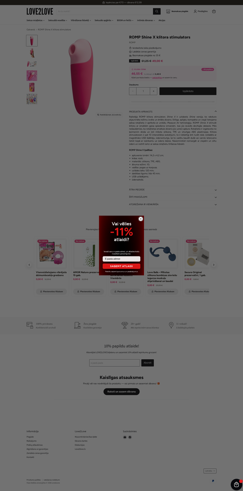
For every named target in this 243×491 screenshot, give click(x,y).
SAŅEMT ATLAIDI (121, 266)
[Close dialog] (141, 219)
